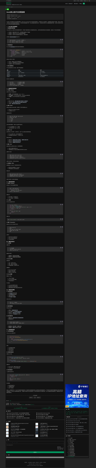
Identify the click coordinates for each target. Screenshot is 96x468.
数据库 (18, 17)
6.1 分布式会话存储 (71, 453)
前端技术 (71, 3)
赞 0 (16, 16)
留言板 (75, 0)
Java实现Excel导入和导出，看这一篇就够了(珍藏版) (49, 429)
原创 (7, 9)
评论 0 (20, 16)
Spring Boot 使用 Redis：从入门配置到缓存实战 (45, 416)
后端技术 (76, 3)
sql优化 (84, 412)
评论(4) (18, 430)
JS (87, 412)
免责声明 (44, 462)
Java (66, 411)
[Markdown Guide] (17, 442)
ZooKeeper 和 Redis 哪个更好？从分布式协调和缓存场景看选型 (18, 413)
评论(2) (18, 427)
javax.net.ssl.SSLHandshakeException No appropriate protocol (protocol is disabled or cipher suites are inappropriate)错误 (31, 435)
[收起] (60, 39)
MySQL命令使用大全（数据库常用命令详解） (45, 417)
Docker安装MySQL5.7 (44, 432)
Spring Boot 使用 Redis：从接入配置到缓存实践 (16, 416)
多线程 (74, 412)
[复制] (62, 39)
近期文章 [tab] (79, 416)
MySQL (69, 411)
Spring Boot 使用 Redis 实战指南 (42, 414)
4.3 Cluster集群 (71, 445)
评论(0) (47, 424)
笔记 (81, 3)
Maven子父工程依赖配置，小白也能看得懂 (18, 429)
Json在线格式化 (8, 0)
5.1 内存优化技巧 (71, 448)
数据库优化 (77, 412)
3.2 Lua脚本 (70, 438)
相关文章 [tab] (68, 416)
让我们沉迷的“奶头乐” (43, 423)
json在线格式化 (30, 462)
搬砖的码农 (8, 3)
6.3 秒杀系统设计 (71, 456)
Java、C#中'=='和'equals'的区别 (16, 432)
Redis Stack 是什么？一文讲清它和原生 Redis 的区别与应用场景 (19, 417)
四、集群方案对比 (71, 440)
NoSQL (15, 17)
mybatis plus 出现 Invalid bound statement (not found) (19, 423)
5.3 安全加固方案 (71, 450)
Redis (12, 17)
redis (9, 7)
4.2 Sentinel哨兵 (71, 443)
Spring (75, 411)
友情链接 (81, 0)
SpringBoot (80, 412)
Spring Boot (78, 411)
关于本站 (77, 0)
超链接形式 (23, 404)
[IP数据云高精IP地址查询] (77, 396)
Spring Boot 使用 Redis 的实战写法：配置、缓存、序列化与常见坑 (19, 414)
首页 (67, 3)
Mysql (82, 411)
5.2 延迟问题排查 (71, 449)
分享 (38, 397)
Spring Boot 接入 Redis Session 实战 (43, 413)
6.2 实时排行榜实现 (71, 455)
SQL (86, 412)
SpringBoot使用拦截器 (44, 435)
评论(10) (18, 424)
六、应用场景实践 (71, 452)
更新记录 (37, 462)
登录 (89, 0)
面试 (73, 411)
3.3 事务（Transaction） (72, 439)
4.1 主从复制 (70, 442)
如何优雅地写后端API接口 (15, 426)
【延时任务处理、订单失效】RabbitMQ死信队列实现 (49, 426)
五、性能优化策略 (71, 446)
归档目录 (41, 462)
